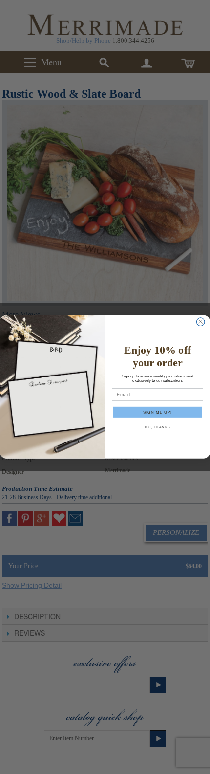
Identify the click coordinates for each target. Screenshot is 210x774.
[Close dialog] (200, 322)
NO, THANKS (157, 427)
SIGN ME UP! (157, 412)
